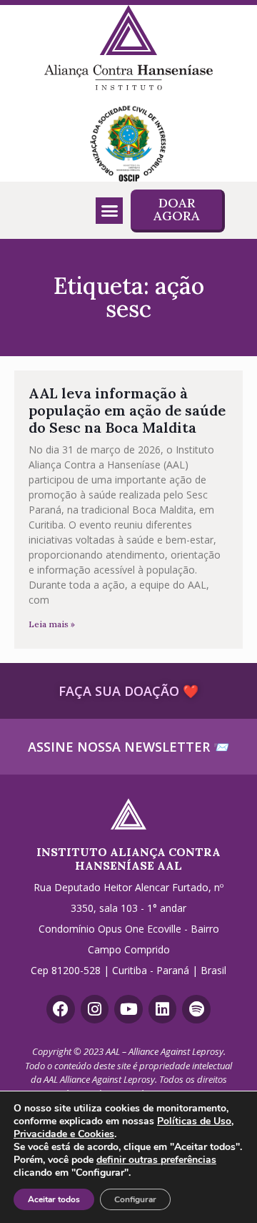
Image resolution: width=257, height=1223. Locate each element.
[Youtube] (128, 1009)
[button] (109, 211)
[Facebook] (60, 1009)
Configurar (135, 1199)
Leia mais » (52, 624)
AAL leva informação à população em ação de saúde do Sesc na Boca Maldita (127, 410)
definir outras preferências (156, 1160)
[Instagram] (95, 1009)
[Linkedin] (162, 1009)
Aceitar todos (54, 1199)
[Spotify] (196, 1009)
